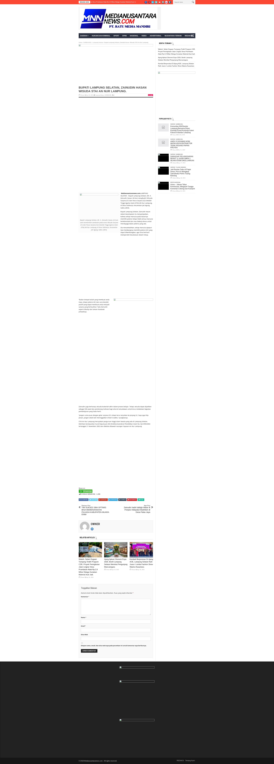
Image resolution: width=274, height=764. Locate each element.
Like (151, 95)
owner (82, 95)
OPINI (124, 36)
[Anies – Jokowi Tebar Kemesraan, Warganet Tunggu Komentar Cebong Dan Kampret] (163, 186)
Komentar (85, 597)
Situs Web (84, 635)
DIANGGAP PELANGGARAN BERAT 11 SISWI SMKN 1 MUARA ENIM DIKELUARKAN (182, 158)
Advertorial (155, 36)
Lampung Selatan (98, 42)
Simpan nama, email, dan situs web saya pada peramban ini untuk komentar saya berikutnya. (114, 646)
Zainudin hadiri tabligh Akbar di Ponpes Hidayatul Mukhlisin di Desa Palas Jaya (137, 509)
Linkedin (114, 499)
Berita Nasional (175, 182)
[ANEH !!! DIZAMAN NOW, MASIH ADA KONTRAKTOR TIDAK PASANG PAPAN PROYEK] (163, 143)
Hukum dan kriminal (101, 36)
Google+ (104, 499)
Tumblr (123, 499)
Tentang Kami (190, 760)
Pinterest (132, 499)
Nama (83, 617)
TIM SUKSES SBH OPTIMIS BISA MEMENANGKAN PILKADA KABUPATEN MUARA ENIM (95, 510)
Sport (116, 36)
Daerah (83, 36)
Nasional (134, 36)
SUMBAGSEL (87, 42)
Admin (174, 162)
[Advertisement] (116, 116)
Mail (141, 499)
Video (144, 36)
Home (80, 42)
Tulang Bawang (181, 167)
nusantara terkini (173, 36)
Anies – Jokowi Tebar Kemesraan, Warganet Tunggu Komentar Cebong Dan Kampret (182, 187)
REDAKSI (188, 36)
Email (83, 626)
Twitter (94, 499)
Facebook (84, 499)
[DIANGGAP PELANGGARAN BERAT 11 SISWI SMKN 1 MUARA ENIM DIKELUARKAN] (163, 158)
